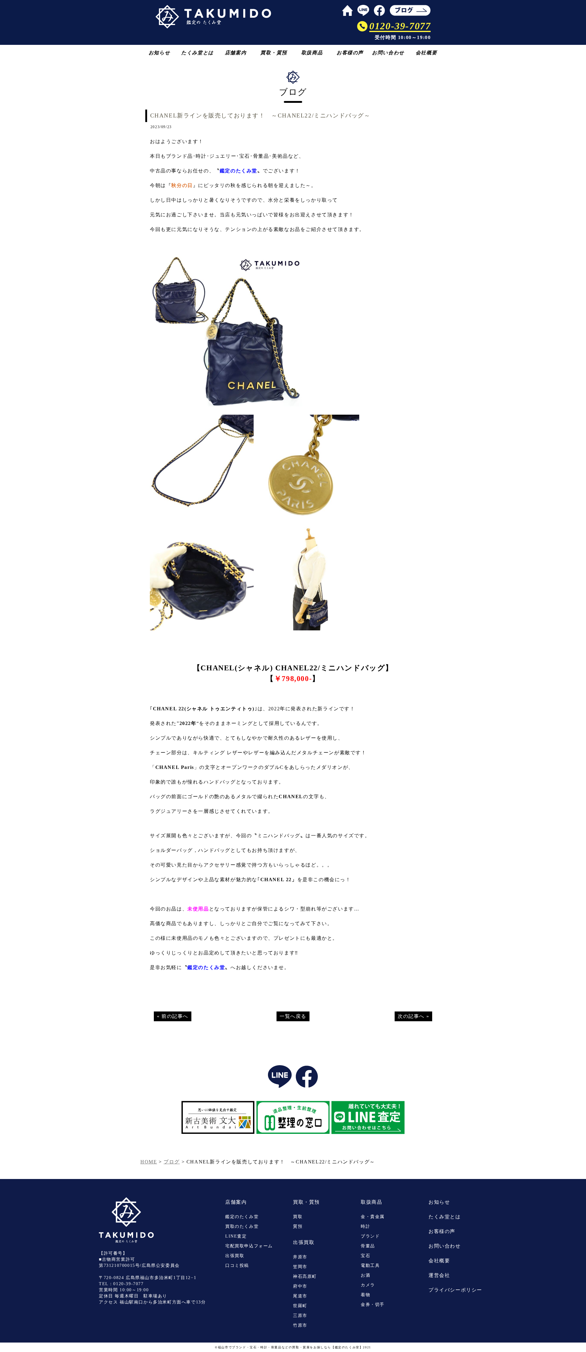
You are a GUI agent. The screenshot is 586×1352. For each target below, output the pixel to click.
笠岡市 (300, 1266)
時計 (365, 1226)
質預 (297, 1226)
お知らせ (159, 52)
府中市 (300, 1286)
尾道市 (300, 1296)
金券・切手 (373, 1304)
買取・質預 (273, 52)
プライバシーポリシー (455, 1290)
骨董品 (368, 1246)
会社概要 (426, 52)
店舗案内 (235, 52)
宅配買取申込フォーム (249, 1246)
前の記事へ (174, 1016)
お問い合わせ (388, 52)
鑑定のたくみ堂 (242, 1216)
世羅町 (300, 1305)
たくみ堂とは (197, 52)
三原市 (300, 1315)
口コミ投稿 (237, 1265)
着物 (365, 1295)
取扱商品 (312, 52)
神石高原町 (305, 1276)
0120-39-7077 (128, 1284)
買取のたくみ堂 (242, 1226)
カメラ (368, 1285)
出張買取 (234, 1255)
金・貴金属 (373, 1216)
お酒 (365, 1275)
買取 (297, 1216)
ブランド (370, 1236)
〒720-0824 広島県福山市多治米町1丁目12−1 (147, 1277)
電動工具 (370, 1265)
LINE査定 (236, 1236)
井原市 (300, 1257)
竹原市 (300, 1325)
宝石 (365, 1255)
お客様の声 (350, 52)
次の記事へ (411, 1016)
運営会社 (439, 1275)
